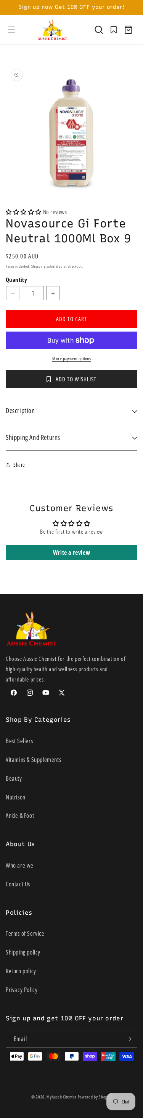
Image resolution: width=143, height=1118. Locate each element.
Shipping (38, 266)
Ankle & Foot (20, 815)
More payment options (71, 358)
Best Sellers (19, 741)
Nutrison (16, 797)
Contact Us (18, 884)
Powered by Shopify (95, 1097)
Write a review (71, 552)
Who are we (20, 865)
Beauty (14, 778)
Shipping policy (23, 952)
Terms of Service (25, 933)
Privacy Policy (21, 990)
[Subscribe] (128, 1039)
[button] (11, 29)
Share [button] (19, 464)
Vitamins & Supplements (33, 759)
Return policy (21, 971)
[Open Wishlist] (113, 29)
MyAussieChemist (62, 1097)
